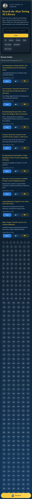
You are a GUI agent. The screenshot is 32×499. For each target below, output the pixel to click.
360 (14, 488)
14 (24, 246)
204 (14, 376)
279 (28, 428)
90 (20, 294)
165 (28, 346)
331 (18, 467)
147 (28, 333)
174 (14, 354)
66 (7, 281)
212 (23, 380)
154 (4, 341)
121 (18, 315)
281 (9, 432)
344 (23, 475)
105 (28, 302)
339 (28, 471)
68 (16, 281)
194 (23, 367)
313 (18, 454)
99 (28, 298)
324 (14, 462)
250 (4, 410)
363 (28, 488)
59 (7, 277)
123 (28, 315)
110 (23, 307)
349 (18, 480)
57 (28, 272)
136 (4, 328)
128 (23, 320)
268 (4, 423)
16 (3, 251)
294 (14, 441)
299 (9, 445)
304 (4, 449)
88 (11, 294)
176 (23, 354)
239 (9, 402)
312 (14, 454)
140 (23, 328)
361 (18, 488)
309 (28, 449)
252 (14, 410)
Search (16, 35)
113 (9, 311)
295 (18, 441)
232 (4, 397)
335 (9, 471)
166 (4, 350)
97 (20, 298)
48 (20, 268)
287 (9, 436)
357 (28, 484)
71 (28, 281)
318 (14, 458)
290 (23, 436)
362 (23, 488)
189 (28, 363)
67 (11, 281)
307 (18, 449)
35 (24, 259)
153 (28, 337)
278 (23, 428)
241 (18, 402)
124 (4, 320)
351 (28, 480)
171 (28, 350)
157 (18, 341)
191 (9, 367)
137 (9, 328)
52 (7, 272)
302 (23, 445)
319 (18, 458)
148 (4, 337)
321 (28, 458)
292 (4, 441)
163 (18, 346)
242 (23, 402)
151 (18, 337)
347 (9, 480)
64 (28, 277)
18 (11, 251)
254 (23, 410)
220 (4, 389)
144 (14, 333)
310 (4, 454)
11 (11, 246)
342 (14, 475)
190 (4, 367)
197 (9, 372)
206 (23, 376)
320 (23, 458)
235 (18, 397)
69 (20, 281)
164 (23, 346)
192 (14, 367)
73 (7, 285)
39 (11, 264)
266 (23, 419)
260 (23, 415)
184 (4, 363)
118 (4, 315)
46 (11, 268)
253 (18, 410)
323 (9, 462)
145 (18, 333)
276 (14, 428)
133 (18, 324)
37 (3, 264)
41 (20, 264)
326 (23, 462)
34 (20, 259)
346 (4, 480)
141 (28, 328)
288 (14, 436)
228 (14, 393)
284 (23, 432)
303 (28, 445)
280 (4, 432)
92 (28, 294)
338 (23, 471)
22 (28, 251)
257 (9, 415)
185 (9, 363)
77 (24, 285)
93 (3, 298)
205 (18, 376)
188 (23, 363)
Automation (17, 44)
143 (9, 333)
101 (9, 302)
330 (14, 467)
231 (28, 393)
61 (16, 277)
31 (7, 259)
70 (24, 281)
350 (23, 480)
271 (18, 423)
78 (28, 285)
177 (28, 354)
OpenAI (11, 40)
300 (14, 445)
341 (9, 475)
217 (18, 385)
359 (9, 488)
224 (23, 389)
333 (28, 467)
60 (11, 277)
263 (9, 419)
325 (18, 462)
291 (28, 436)
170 (23, 350)
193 (18, 367)
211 (18, 380)
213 (28, 380)
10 (7, 246)
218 (23, 385)
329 (9, 467)
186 (14, 363)
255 (28, 410)
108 (14, 307)
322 (4, 462)
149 (9, 337)
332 (23, 467)
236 (23, 397)
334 (4, 471)
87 (7, 294)
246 (14, 406)
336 (14, 471)
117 (28, 311)
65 (3, 281)
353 (9, 484)
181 (18, 359)
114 (14, 311)
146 (23, 333)
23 (3, 255)
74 (11, 285)
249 (28, 406)
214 (4, 385)
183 (28, 359)
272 (23, 423)
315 (28, 454)
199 (18, 372)
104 (23, 302)
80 (7, 290)
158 (23, 341)
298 (4, 445)
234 (14, 397)
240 (14, 402)
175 (18, 354)
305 (9, 449)
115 (18, 311)
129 (28, 320)
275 (9, 428)
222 (14, 389)
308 (23, 449)
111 (28, 307)
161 (9, 346)
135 (28, 324)
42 (24, 264)
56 (24, 272)
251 (9, 410)
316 (4, 458)
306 (14, 449)
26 (16, 255)
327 (28, 462)
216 (14, 385)
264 (14, 419)
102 (14, 302)
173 (9, 354)
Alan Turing (8, 44)
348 (14, 480)
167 (9, 350)
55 (20, 272)
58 (3, 277)
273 (28, 423)
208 (4, 380)
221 (9, 389)
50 (28, 268)
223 (18, 389)
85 (28, 290)
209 (9, 380)
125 (9, 320)
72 (3, 285)
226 (4, 393)
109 (18, 307)
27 (20, 255)
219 (28, 385)
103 (18, 302)
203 (9, 376)
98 (24, 298)
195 (28, 367)
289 (18, 436)
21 (24, 251)
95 (11, 298)
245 (9, 406)
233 (9, 397)
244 (4, 406)
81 (11, 290)
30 (3, 259)
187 (18, 363)
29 (28, 255)
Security (18, 40)
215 (9, 385)
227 (9, 393)
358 (4, 488)
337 (18, 471)
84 (24, 290)
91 (24, 294)
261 (28, 415)
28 (24, 255)
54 (16, 272)
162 (14, 346)
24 (7, 255)
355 (18, 484)
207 (28, 376)
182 (23, 359)
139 (18, 328)
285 (28, 432)
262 (4, 419)
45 (7, 268)
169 (18, 350)
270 (14, 423)
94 (7, 298)
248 (23, 406)
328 (4, 467)
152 (23, 337)
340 (4, 475)
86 (3, 294)
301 (18, 445)
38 (7, 264)
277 (18, 428)
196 (4, 372)
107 (9, 307)
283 (18, 432)
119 (9, 315)
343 (18, 475)
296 (23, 441)
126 (14, 320)
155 (9, 341)
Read (7, 81)
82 (16, 290)
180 (14, 359)
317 (9, 458)
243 (28, 402)
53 (11, 272)
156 (14, 341)
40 (16, 264)
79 (3, 290)
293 (9, 441)
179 (9, 359)
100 (4, 302)
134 (23, 324)
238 (4, 402)
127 (18, 320)
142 (4, 333)
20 (20, 251)
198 (14, 372)
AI (5, 40)
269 (9, 423)
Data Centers (8, 48)
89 (16, 294)
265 (18, 419)
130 (4, 324)
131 (9, 324)
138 (14, 328)
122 (23, 315)
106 (4, 307)
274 (4, 428)
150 (14, 337)
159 (28, 341)
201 (28, 372)
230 (23, 393)
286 (4, 436)
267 (28, 419)
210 (14, 380)
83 (20, 290)
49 (24, 268)
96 (16, 298)
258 (14, 415)
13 (20, 246)
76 (20, 285)
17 (7, 251)
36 (28, 259)
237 (28, 397)
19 (16, 251)
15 (28, 246)
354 (14, 484)
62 (20, 277)
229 (18, 393)
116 (23, 311)
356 (23, 484)
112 (4, 311)
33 (16, 259)
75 (16, 285)
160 (4, 346)
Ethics (24, 40)
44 (3, 268)
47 (16, 268)
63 (24, 277)
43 (28, 264)
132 (14, 324)
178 (4, 359)
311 (9, 454)
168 (14, 350)
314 (23, 454)
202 (4, 376)
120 (13, 315)
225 (28, 389)
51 (3, 272)
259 (18, 415)
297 (28, 441)
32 (11, 259)
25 (11, 255)
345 (28, 475)
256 (4, 415)
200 (23, 372)
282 (14, 432)
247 (18, 406)
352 (4, 484)
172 (4, 354)
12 (15, 246)
